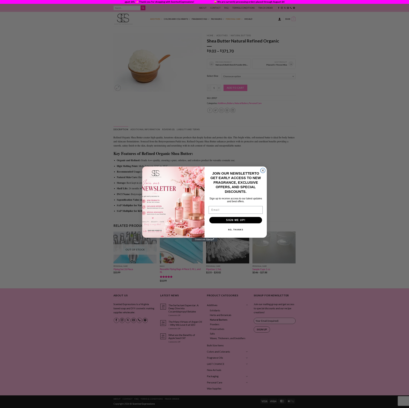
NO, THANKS (235, 230)
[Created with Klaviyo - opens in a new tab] (204, 240)
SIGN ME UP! (235, 220)
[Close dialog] (262, 170)
